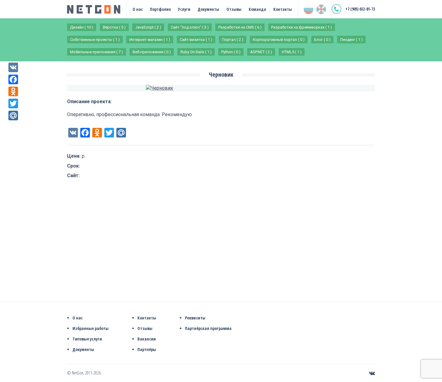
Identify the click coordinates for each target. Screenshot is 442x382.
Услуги (184, 9)
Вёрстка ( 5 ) (114, 27)
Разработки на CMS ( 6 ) (240, 27)
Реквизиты (195, 318)
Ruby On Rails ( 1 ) (196, 52)
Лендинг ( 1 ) (351, 39)
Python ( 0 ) (231, 52)
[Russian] (308, 9)
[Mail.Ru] (13, 115)
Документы (208, 9)
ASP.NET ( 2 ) (261, 52)
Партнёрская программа (208, 328)
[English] (321, 9)
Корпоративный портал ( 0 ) (279, 39)
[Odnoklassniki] (13, 91)
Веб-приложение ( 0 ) (152, 52)
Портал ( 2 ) (232, 39)
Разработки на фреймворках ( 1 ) (301, 27)
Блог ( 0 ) (322, 39)
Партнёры (146, 349)
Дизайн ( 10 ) (81, 27)
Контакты (282, 9)
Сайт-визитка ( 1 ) (196, 39)
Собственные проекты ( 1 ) (95, 39)
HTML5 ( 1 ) (292, 52)
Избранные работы (90, 328)
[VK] (13, 67)
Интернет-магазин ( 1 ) (149, 39)
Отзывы (233, 9)
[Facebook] (13, 79)
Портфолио (160, 9)
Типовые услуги (87, 339)
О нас (138, 9)
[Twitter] (13, 103)
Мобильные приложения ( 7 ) (96, 52)
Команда (257, 9)
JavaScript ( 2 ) (148, 27)
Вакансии (146, 339)
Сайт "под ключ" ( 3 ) (190, 27)
